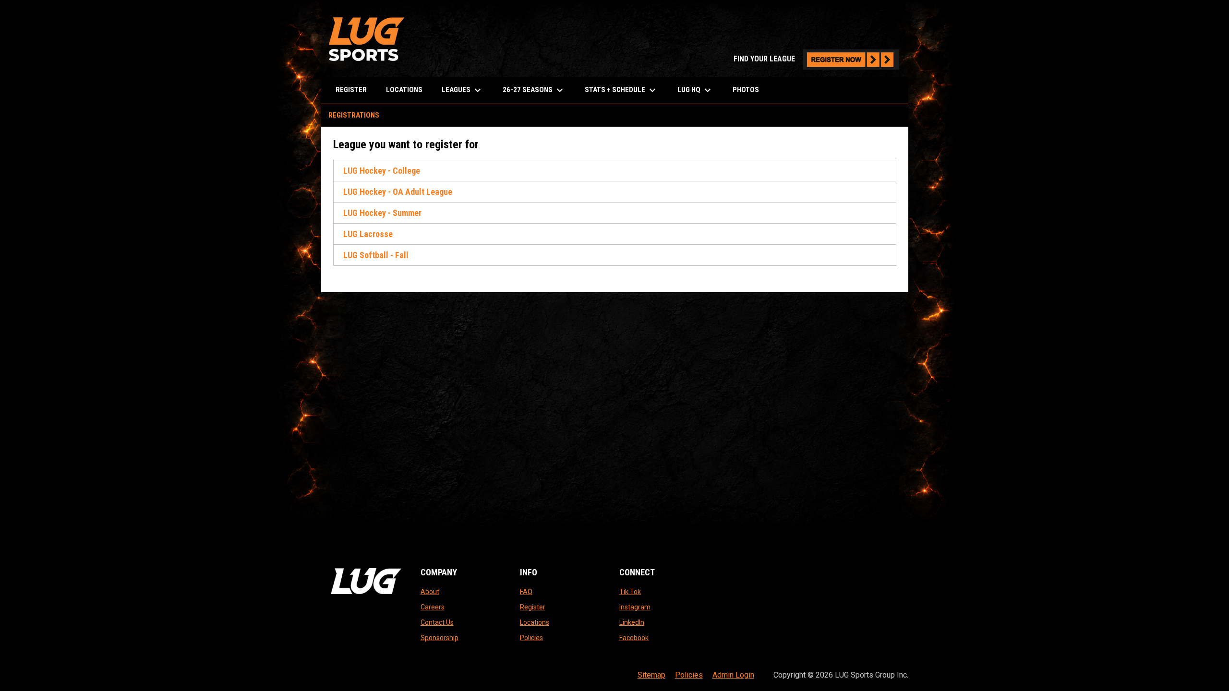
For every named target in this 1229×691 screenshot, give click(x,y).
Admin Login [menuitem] (733, 674)
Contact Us (437, 622)
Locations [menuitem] (404, 89)
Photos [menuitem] (746, 89)
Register (532, 607)
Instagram (635, 607)
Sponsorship (439, 638)
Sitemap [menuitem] (651, 674)
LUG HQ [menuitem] (695, 90)
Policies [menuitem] (689, 674)
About (430, 592)
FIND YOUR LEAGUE (816, 58)
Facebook (634, 638)
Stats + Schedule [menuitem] (621, 90)
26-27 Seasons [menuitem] (534, 90)
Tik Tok (630, 592)
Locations (534, 622)
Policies (531, 638)
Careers (433, 607)
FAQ (526, 592)
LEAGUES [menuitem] (462, 90)
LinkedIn (631, 622)
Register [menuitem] (351, 89)
